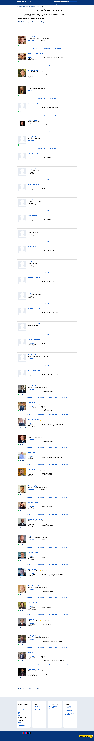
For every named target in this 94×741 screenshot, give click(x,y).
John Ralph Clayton (33, 153)
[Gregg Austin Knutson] (22, 539)
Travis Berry (31, 452)
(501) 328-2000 (31, 623)
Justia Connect (44, 733)
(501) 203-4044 (31, 358)
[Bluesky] (29, 733)
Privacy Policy (67, 733)
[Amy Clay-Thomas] (22, 90)
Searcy (19, 713)
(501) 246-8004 (31, 606)
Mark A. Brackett (33, 355)
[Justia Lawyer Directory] (21, 1)
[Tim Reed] (22, 655)
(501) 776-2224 (31, 506)
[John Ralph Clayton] (22, 156)
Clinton (19, 712)
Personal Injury (28, 6)
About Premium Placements (70, 711)
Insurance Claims (37, 706)
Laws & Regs (44, 4)
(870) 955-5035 (31, 74)
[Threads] (28, 733)
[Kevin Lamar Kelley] (22, 672)
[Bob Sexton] (22, 622)
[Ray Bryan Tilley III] (22, 218)
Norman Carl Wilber (34, 277)
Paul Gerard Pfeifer (33, 419)
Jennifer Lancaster (33, 502)
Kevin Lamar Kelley (33, 669)
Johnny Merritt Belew (34, 169)
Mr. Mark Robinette (34, 586)
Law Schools (38, 4)
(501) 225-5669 (31, 673)
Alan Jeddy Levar (33, 552)
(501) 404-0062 (31, 573)
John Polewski (32, 569)
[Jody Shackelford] (22, 73)
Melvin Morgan (32, 246)
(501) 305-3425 (31, 343)
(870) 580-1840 (31, 140)
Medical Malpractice (37, 707)
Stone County (21, 722)
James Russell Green (34, 184)
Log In (71, 1)
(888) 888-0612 (31, 489)
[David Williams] (22, 123)
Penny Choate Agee (34, 370)
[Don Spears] (22, 439)
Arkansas (32, 6)
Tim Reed (30, 652)
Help (57, 733)
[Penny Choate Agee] (22, 373)
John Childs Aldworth (34, 231)
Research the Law (32, 4)
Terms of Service (62, 733)
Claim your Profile (68, 710)
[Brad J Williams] (22, 472)
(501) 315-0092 (31, 439)
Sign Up (75, 1)
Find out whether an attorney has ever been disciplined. (54, 707)
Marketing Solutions (57, 4)
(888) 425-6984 (31, 57)
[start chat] (91, 736)
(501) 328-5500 (31, 456)
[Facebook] (25, 733)
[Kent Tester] (22, 265)
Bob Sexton (31, 619)
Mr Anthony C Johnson (34, 486)
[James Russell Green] (22, 187)
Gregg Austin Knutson (34, 536)
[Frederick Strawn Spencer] (22, 56)
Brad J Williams (32, 469)
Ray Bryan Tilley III (33, 215)
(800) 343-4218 (31, 40)
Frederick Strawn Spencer (35, 53)
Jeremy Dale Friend (33, 137)
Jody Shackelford (33, 70)
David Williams (32, 120)
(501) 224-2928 (31, 539)
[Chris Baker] (22, 406)
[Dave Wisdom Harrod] (22, 203)
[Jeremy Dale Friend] (22, 140)
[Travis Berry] (22, 455)
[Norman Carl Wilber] (22, 280)
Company (54, 733)
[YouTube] (23, 733)
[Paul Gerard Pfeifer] (22, 422)
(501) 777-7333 (31, 656)
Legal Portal (50, 733)
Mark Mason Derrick (34, 324)
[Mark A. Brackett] (22, 358)
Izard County (20, 724)
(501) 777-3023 (31, 406)
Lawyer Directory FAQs (69, 709)
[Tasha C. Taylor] (22, 605)
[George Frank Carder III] (22, 342)
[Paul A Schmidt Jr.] (22, 106)
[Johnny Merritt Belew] (22, 172)
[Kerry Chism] (22, 296)
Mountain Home (21, 710)
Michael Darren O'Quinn (35, 519)
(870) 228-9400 (31, 90)
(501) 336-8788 (31, 473)
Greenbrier (20, 715)
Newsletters (50, 4)
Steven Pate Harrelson (34, 386)
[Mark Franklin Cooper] (22, 311)
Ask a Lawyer (25, 4)
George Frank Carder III (35, 339)
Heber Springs (21, 709)
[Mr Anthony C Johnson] (22, 489)
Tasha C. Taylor (32, 602)
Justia (17, 6)
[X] (30, 733)
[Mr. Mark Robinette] (22, 589)
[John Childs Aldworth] (22, 234)
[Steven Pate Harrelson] (22, 389)
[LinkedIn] (22, 733)
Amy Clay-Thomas (33, 87)
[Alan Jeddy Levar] (22, 555)
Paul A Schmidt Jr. (33, 103)
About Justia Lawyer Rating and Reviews (70, 714)
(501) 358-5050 (31, 556)
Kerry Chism (31, 293)
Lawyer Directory (22, 6)
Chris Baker (31, 402)
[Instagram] (26, 733)
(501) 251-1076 (31, 589)
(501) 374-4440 (31, 423)
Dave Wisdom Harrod (34, 200)
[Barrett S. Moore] (22, 40)
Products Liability (37, 709)
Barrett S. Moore (33, 37)
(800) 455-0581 (31, 523)
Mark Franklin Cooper (34, 308)
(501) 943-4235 (31, 639)
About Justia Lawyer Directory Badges (69, 707)
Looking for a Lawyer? (84, 736)
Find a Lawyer (19, 4)
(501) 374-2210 (31, 389)
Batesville (20, 707)
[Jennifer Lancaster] (22, 505)
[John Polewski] (22, 572)
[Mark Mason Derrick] (22, 327)
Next (47, 685)
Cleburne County (21, 725)
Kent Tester (31, 262)
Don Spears (31, 436)
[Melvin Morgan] (22, 249)
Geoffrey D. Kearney (34, 636)
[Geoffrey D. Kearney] (22, 639)
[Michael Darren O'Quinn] (22, 522)
